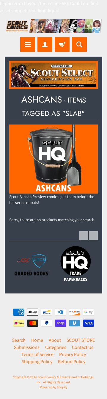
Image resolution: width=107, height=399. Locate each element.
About (55, 340)
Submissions (27, 347)
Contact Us (82, 347)
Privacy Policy (72, 354)
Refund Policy (71, 361)
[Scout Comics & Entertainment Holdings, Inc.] (53, 26)
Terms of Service (37, 354)
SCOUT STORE (81, 340)
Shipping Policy (37, 361)
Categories (55, 347)
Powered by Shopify (53, 387)
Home (37, 340)
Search (19, 340)
